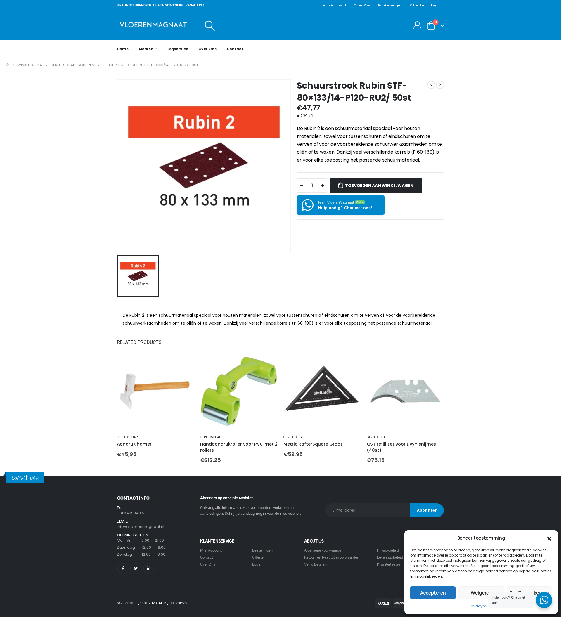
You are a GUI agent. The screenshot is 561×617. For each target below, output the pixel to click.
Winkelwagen (390, 5)
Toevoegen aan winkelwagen (379, 185)
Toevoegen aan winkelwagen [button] (184, 362)
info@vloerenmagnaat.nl (140, 526)
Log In (436, 5)
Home (123, 48)
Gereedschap (127, 437)
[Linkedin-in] (148, 568)
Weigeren (481, 593)
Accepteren (433, 593)
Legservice (177, 48)
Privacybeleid (481, 606)
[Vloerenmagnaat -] (153, 25)
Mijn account (335, 5)
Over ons (362, 5)
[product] (155, 391)
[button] (549, 538)
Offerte (417, 5)
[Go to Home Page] (7, 65)
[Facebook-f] (122, 568)
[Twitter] (135, 568)
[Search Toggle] (210, 25)
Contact (235, 48)
